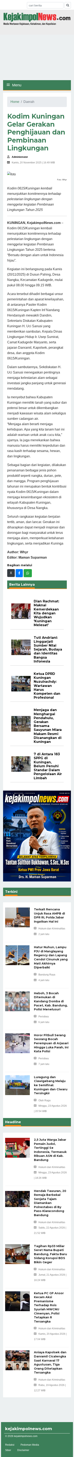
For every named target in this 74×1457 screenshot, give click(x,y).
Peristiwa (43, 1016)
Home (14, 101)
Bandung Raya (46, 974)
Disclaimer (23, 1450)
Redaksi (9, 1444)
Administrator (20, 157)
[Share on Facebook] (19, 573)
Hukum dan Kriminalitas (51, 928)
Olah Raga (44, 1100)
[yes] (68, 5)
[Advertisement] (37, 57)
